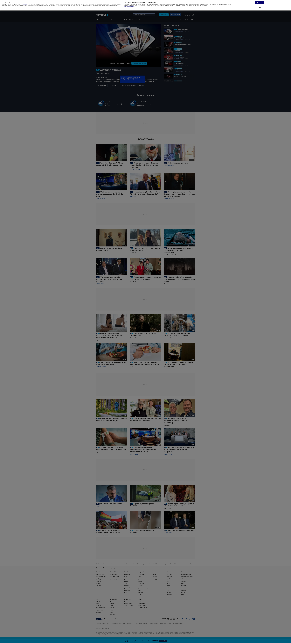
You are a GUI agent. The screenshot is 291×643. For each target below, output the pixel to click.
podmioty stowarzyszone (25, 4)
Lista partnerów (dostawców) (129, 6)
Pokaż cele (259, 7)
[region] (145, 5)
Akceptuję (259, 2)
